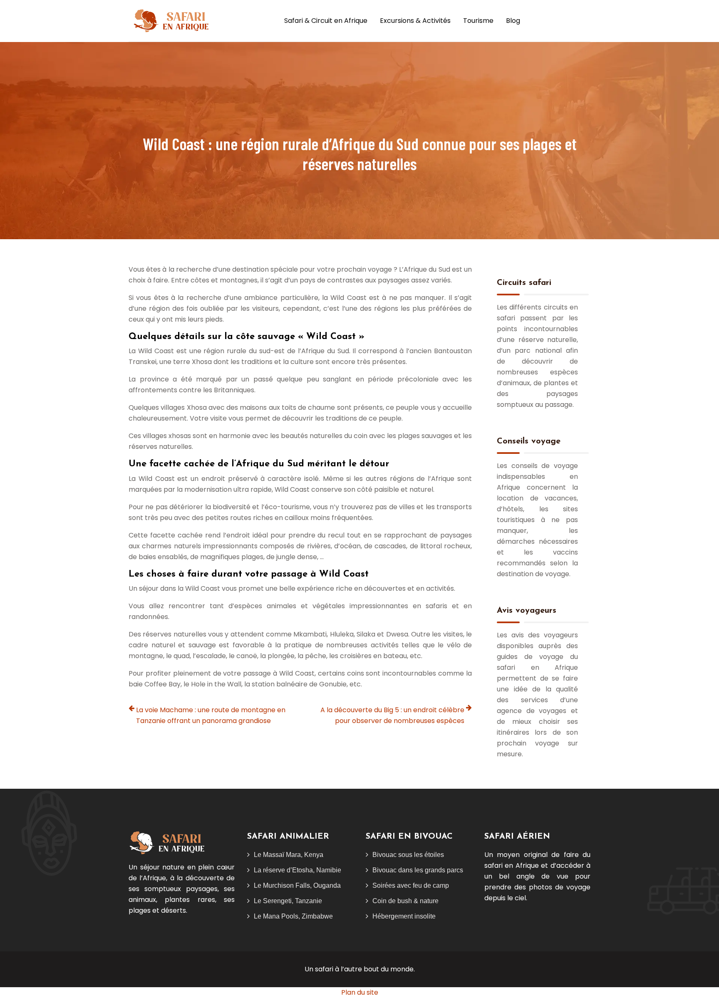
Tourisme (478, 20)
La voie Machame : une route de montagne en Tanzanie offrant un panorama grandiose (210, 715)
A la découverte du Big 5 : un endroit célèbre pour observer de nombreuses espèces (392, 715)
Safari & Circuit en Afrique (325, 20)
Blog (513, 20)
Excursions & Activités (415, 20)
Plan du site (359, 992)
